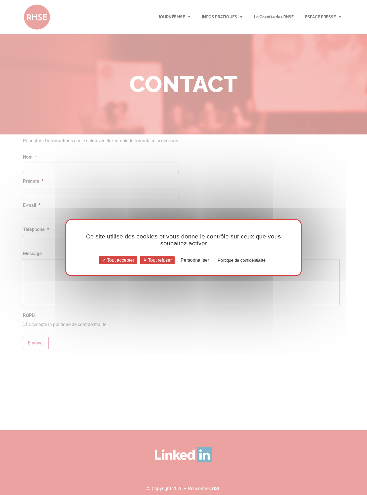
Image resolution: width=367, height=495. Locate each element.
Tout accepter (120, 259)
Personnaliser (195, 259)
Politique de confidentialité (242, 259)
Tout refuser (159, 259)
